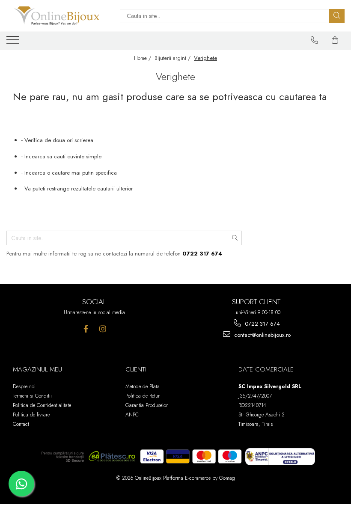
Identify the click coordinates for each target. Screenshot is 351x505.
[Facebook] (85, 328)
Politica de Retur (142, 396)
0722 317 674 (261, 324)
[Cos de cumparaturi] (335, 40)
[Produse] (13, 42)
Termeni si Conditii (32, 396)
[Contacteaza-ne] (314, 40)
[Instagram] (102, 328)
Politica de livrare (31, 415)
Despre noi (24, 386)
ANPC (132, 415)
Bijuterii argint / (173, 58)
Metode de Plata (142, 386)
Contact (21, 424)
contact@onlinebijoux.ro (261, 335)
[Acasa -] (56, 15)
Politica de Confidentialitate (42, 405)
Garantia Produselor (146, 405)
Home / (143, 58)
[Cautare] (337, 16)
